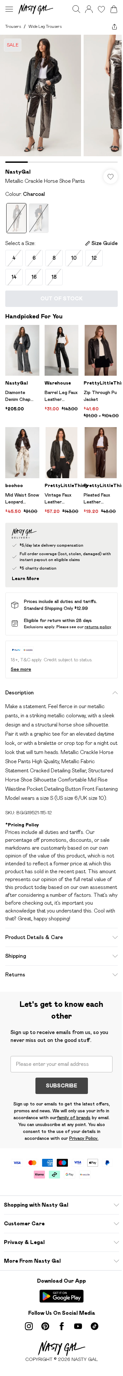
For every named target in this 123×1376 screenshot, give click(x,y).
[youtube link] (78, 1326)
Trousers (13, 26)
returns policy (98, 627)
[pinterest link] (45, 1326)
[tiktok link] (94, 1326)
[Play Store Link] (61, 1296)
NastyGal (18, 172)
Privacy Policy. (83, 1138)
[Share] (114, 26)
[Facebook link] (62, 1326)
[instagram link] (29, 1326)
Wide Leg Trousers (45, 26)
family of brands (74, 1117)
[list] (61, 99)
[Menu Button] (9, 9)
